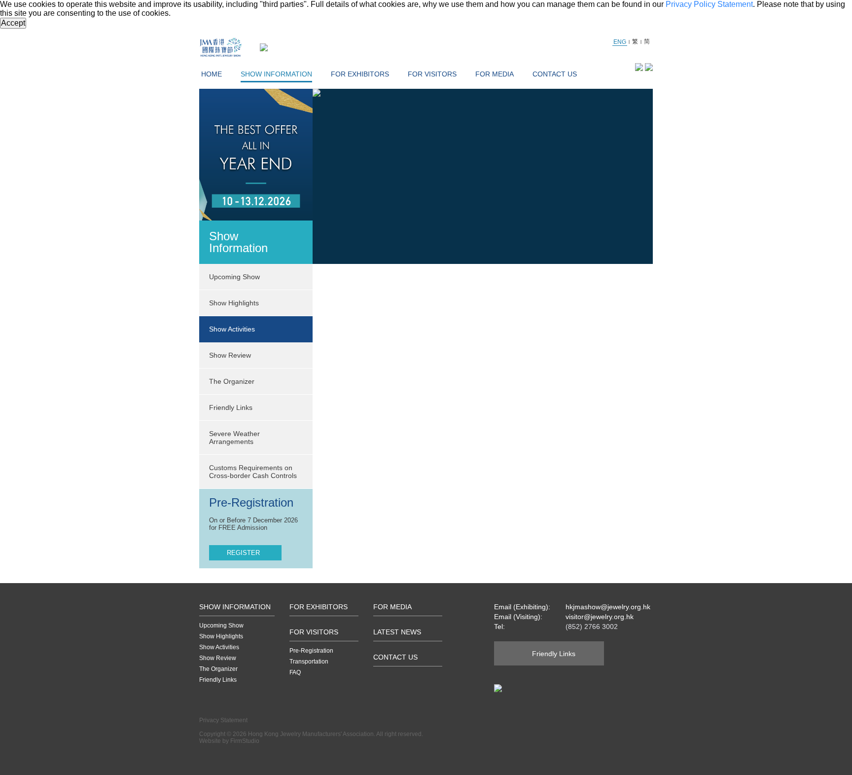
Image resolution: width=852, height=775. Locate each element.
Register (243, 552)
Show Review (230, 355)
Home (211, 74)
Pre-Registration (311, 650)
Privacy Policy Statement (709, 4)
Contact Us (554, 74)
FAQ (295, 672)
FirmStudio (244, 741)
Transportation (308, 661)
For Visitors (432, 74)
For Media (494, 74)
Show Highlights (221, 636)
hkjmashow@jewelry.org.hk (608, 607)
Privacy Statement (223, 720)
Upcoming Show (221, 625)
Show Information (276, 74)
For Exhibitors (360, 74)
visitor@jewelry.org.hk (600, 617)
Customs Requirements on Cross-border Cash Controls (253, 472)
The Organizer (231, 381)
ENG (619, 41)
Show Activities (219, 647)
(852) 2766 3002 (592, 626)
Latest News (397, 632)
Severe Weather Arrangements (234, 437)
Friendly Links (230, 407)
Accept (13, 23)
